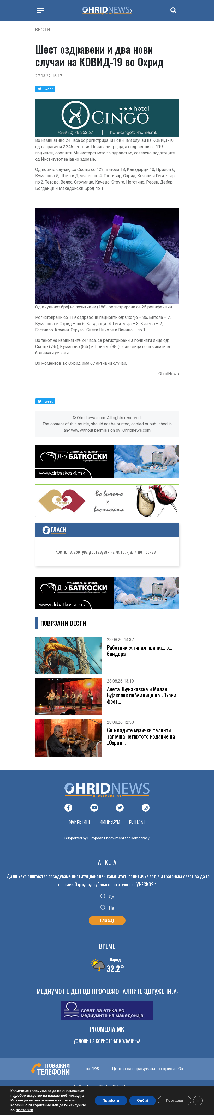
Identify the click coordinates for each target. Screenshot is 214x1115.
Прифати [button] (111, 1100)
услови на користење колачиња (107, 1041)
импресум (109, 821)
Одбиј (142, 1100)
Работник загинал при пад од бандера (139, 650)
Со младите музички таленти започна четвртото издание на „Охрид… (141, 736)
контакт (137, 821)
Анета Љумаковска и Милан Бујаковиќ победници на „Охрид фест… (142, 695)
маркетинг (80, 821)
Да (111, 896)
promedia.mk (107, 1028)
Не (111, 908)
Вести (42, 29)
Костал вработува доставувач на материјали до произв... (107, 551)
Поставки (174, 1100)
